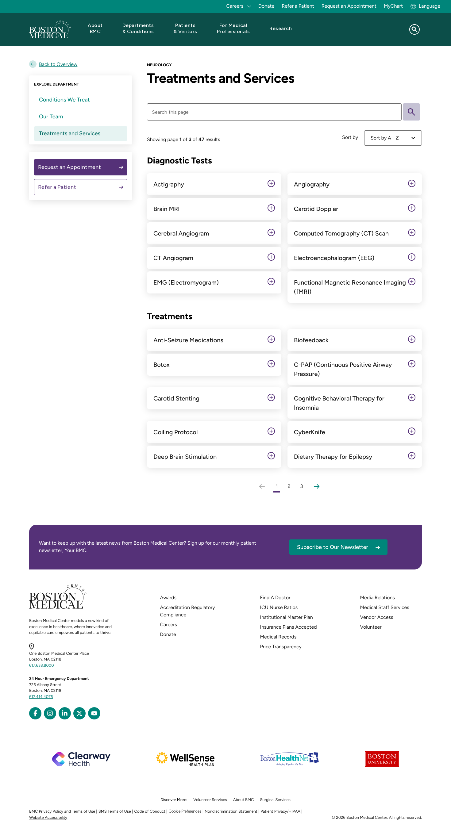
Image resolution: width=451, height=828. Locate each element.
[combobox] (393, 138)
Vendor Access (376, 617)
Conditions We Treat (64, 99)
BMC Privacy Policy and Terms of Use (62, 811)
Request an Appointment (349, 6)
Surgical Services (275, 800)
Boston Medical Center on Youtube (94, 713)
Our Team (51, 116)
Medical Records (278, 637)
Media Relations (377, 597)
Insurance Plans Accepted (288, 627)
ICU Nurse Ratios (279, 607)
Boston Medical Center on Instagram (50, 713)
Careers (168, 624)
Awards (168, 597)
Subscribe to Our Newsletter (332, 547)
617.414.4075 (41, 697)
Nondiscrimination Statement (231, 811)
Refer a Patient (298, 6)
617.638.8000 (41, 665)
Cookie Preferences (184, 811)
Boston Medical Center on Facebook (35, 713)
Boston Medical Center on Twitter (79, 713)
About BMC (243, 800)
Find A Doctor (275, 597)
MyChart (393, 6)
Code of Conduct (149, 811)
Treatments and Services (69, 133)
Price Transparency (281, 647)
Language (429, 6)
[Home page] (58, 607)
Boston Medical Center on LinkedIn (65, 713)
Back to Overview (58, 64)
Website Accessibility (48, 817)
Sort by (350, 137)
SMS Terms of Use (114, 811)
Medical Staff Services (384, 607)
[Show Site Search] (414, 29)
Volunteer (371, 627)
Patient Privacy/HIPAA (280, 811)
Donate (266, 6)
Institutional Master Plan (286, 617)
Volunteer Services (210, 800)
